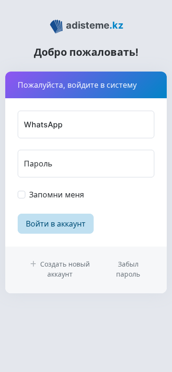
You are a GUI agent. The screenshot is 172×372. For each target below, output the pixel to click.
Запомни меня (56, 194)
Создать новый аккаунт (64, 269)
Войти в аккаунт (56, 223)
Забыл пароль (128, 269)
